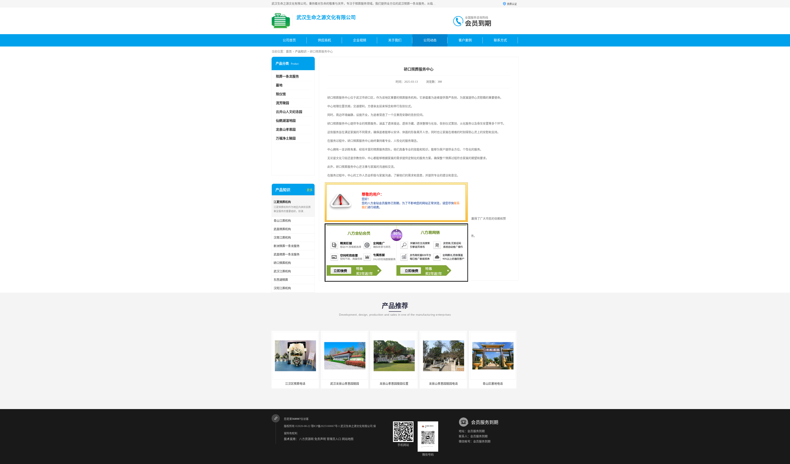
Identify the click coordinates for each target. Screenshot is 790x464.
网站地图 (347, 439)
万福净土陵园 (286, 138)
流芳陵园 (282, 103)
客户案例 (465, 40)
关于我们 (394, 40)
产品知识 (301, 51)
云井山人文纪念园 (289, 112)
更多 (310, 190)
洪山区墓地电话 (493, 383)
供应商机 (324, 40)
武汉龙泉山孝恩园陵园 (295, 383)
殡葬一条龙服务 (287, 76)
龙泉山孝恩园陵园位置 (344, 383)
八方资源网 (306, 439)
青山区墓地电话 (443, 383)
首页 (289, 51)
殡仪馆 (281, 94)
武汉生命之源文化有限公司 (356, 426)
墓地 (279, 85)
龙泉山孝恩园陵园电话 (394, 383)
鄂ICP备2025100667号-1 (325, 426)
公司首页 (289, 40)
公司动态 (430, 40)
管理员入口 (334, 439)
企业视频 (359, 40)
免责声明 (320, 439)
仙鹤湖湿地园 (286, 120)
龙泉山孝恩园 (286, 129)
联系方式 (500, 40)
